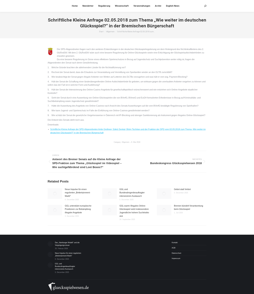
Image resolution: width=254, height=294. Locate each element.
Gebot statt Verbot (182, 189)
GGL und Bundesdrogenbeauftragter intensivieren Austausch (132, 192)
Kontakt (175, 243)
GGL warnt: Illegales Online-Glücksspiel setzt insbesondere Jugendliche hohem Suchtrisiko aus (134, 211)
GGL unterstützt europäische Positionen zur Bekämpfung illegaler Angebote (78, 209)
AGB (173, 248)
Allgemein (125, 142)
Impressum (176, 258)
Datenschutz (176, 253)
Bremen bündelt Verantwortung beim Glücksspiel (188, 207)
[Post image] (55, 193)
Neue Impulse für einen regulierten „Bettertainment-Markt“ (77, 192)
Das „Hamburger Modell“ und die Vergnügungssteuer (67, 244)
